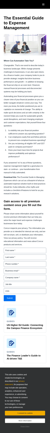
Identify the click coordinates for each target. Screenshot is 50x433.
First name (8, 249)
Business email (10, 269)
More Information (25, 421)
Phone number (10, 263)
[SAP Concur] (14, 4)
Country (7, 290)
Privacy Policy (25, 426)
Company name (11, 276)
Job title (7, 283)
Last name (8, 256)
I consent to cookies (25, 413)
